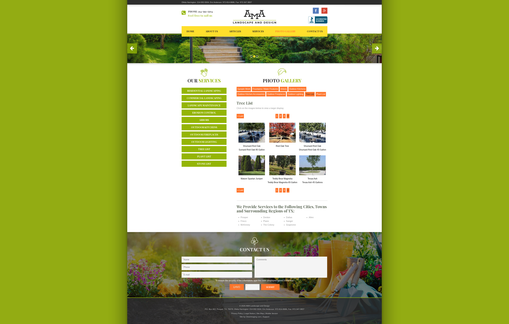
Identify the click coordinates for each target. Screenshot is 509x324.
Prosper (244, 217)
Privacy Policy (237, 313)
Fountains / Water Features (265, 89)
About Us (212, 31)
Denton (266, 217)
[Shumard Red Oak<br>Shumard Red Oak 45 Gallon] (312, 142)
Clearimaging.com (253, 317)
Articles (235, 31)
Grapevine (291, 225)
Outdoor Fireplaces (204, 134)
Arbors (204, 120)
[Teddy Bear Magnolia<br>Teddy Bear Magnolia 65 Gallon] (282, 174)
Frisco (243, 221)
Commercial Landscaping (204, 98)
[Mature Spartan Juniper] (251, 174)
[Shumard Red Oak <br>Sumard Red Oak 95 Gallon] (251, 142)
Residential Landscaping (204, 90)
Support (266, 317)
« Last (240, 116)
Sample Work (243, 89)
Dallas (289, 217)
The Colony (268, 225)
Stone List (204, 163)
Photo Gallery (285, 31)
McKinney (245, 225)
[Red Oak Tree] (282, 142)
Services (258, 31)
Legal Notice (249, 313)
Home (190, 31)
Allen (311, 217)
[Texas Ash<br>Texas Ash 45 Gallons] (312, 174)
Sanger (289, 221)
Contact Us (315, 31)
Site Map (260, 313)
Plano (266, 221)
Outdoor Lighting (204, 141)
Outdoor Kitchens (204, 127)
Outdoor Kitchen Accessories (251, 94)
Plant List (204, 156)
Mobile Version (272, 313)
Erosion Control (204, 112)
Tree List (204, 149)
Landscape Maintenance (204, 105)
